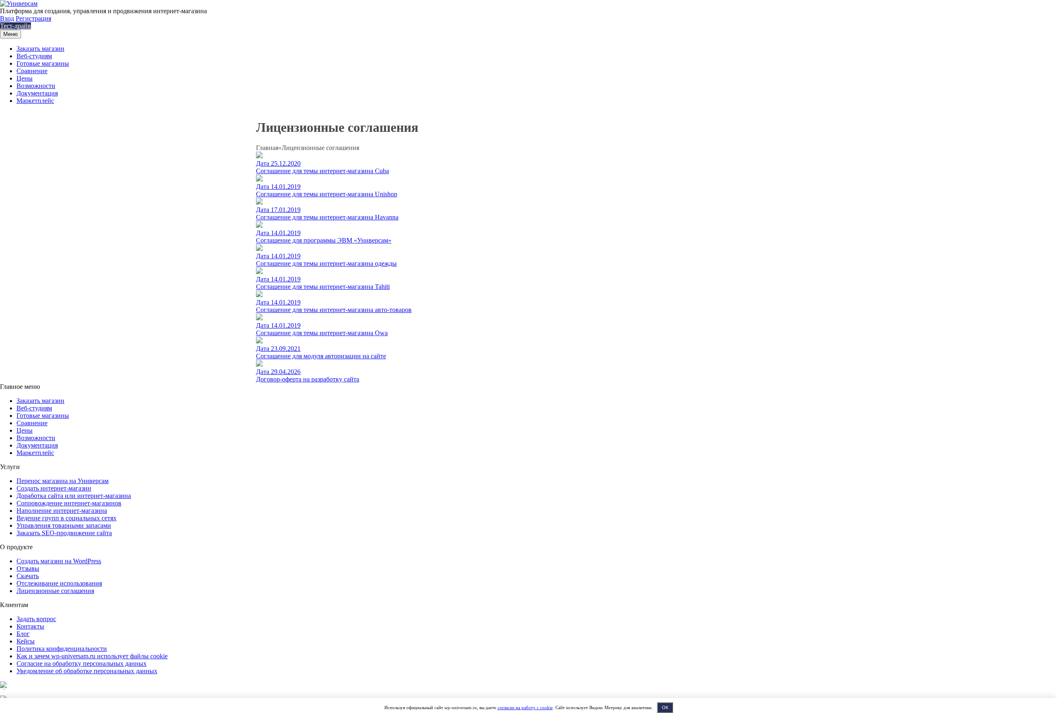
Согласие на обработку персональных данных (82, 663)
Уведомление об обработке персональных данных (87, 670)
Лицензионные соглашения (55, 590)
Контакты (30, 626)
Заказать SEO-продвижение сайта (64, 532)
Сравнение (32, 70)
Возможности (36, 85)
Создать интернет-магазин (54, 488)
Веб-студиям (34, 56)
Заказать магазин (40, 48)
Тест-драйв (15, 25)
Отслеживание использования (59, 583)
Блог (23, 633)
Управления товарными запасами (64, 525)
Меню (10, 34)
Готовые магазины (43, 63)
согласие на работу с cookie (525, 707)
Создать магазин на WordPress (59, 561)
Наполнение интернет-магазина (62, 510)
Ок (665, 707)
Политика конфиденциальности (62, 648)
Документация (37, 93)
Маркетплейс (35, 100)
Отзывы (28, 568)
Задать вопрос (36, 618)
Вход (7, 18)
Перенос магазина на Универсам (63, 480)
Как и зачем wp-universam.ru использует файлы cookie (92, 656)
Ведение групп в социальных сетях (66, 518)
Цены (25, 78)
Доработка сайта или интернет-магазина (74, 495)
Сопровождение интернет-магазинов (69, 503)
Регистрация (33, 18)
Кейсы (26, 641)
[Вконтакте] (4, 691)
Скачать (28, 575)
